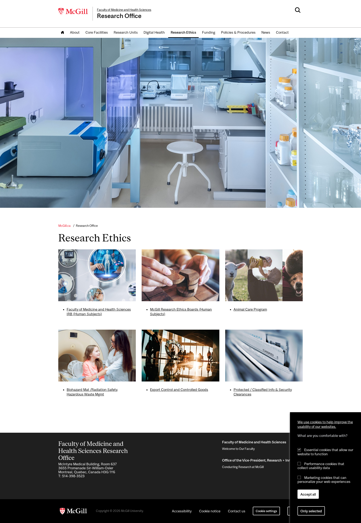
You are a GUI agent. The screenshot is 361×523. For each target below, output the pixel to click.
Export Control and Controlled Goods (179, 390)
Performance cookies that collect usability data (320, 466)
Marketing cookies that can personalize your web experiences (323, 480)
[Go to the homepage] (62, 33)
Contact (282, 32)
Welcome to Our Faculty (238, 448)
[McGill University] (73, 11)
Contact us (236, 511)
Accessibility (182, 511)
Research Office (87, 225)
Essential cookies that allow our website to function (325, 452)
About (75, 32)
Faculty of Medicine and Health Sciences (124, 9)
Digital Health (154, 32)
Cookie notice (209, 511)
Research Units (126, 32)
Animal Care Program (250, 309)
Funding (208, 32)
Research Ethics (183, 32)
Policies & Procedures (238, 32)
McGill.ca (64, 225)
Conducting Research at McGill (243, 467)
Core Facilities (96, 32)
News (265, 32)
